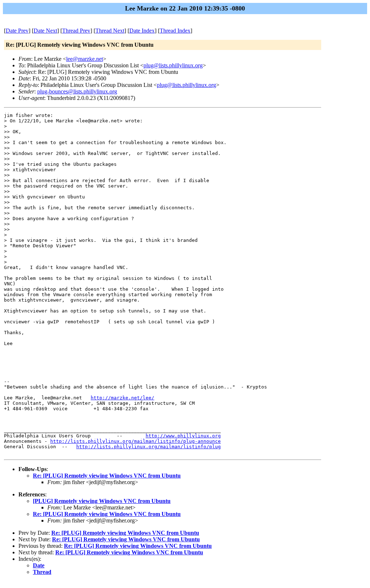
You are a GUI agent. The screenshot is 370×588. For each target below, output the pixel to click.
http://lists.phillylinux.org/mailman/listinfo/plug (148, 446)
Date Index (142, 31)
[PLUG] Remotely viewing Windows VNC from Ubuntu (102, 501)
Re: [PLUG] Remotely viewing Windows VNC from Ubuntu (107, 475)
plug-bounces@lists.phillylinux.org (77, 91)
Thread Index (175, 31)
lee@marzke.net (84, 59)
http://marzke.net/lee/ (122, 397)
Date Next (45, 31)
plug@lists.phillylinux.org (173, 65)
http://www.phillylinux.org (183, 435)
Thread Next (109, 31)
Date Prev (17, 31)
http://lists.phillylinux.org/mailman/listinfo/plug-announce (135, 441)
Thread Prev (76, 31)
